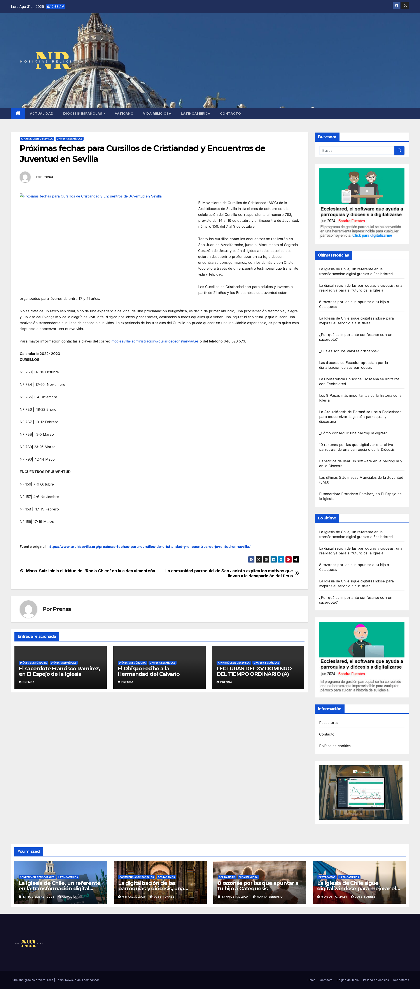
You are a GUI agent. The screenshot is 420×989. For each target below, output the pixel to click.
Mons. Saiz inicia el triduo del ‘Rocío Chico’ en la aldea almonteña (90, 570)
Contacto (230, 113)
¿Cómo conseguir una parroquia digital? (353, 433)
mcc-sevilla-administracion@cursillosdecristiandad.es (155, 341)
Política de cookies (335, 746)
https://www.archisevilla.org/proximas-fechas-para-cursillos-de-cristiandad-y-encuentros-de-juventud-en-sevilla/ (148, 546)
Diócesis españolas (83, 113)
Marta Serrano (270, 896)
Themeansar (90, 980)
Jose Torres (164, 896)
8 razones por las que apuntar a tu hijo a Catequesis (258, 886)
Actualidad (42, 113)
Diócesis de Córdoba (33, 662)
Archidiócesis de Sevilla (37, 138)
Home (311, 980)
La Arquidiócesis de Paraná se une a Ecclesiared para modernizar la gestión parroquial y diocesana (360, 417)
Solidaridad (227, 877)
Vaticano (124, 113)
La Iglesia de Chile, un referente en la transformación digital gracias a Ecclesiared (59, 888)
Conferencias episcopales (37, 877)
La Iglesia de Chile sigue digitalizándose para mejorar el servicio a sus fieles (356, 888)
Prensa (47, 177)
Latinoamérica (195, 113)
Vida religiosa (157, 113)
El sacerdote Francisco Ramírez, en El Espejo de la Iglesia (59, 671)
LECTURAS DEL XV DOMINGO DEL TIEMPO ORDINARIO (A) (254, 671)
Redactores (328, 722)
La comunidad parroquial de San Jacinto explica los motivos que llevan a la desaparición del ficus (229, 573)
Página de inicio (348, 980)
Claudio (69, 896)
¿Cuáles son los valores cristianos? (349, 351)
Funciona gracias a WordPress (32, 980)
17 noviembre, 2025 (39, 896)
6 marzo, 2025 (134, 896)
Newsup (70, 980)
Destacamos (166, 877)
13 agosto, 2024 (236, 896)
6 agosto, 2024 (334, 896)
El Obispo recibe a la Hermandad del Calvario (149, 671)
